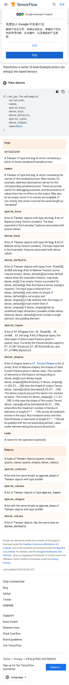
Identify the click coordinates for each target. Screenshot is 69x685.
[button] (34, 83)
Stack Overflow (12, 633)
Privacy (18, 659)
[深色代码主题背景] (57, 92)
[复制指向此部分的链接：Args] (14, 143)
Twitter (7, 599)
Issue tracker (10, 621)
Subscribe (56, 667)
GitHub (7, 593)
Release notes (11, 627)
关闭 (34, 45)
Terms (6, 659)
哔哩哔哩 (8, 605)
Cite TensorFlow (12, 645)
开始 (34, 55)
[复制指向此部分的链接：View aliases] (28, 83)
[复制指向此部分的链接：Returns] (17, 450)
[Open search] (54, 4)
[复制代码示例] (63, 92)
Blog (5, 587)
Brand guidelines (12, 639)
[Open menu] (6, 4)
